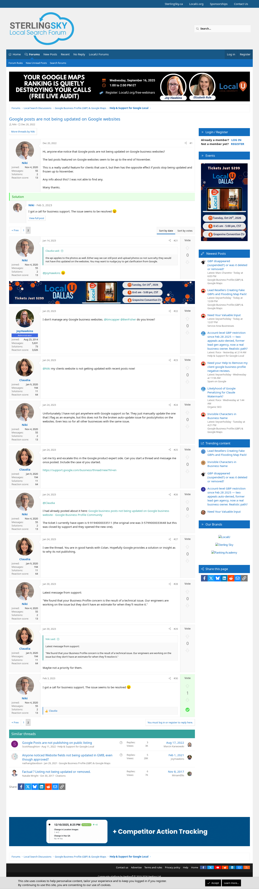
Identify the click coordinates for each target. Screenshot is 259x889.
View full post (36, 218)
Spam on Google (216, 381)
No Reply (79, 54)
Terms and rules (153, 867)
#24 (176, 405)
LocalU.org (196, 4)
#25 (176, 449)
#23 (176, 360)
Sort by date (166, 230)
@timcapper (112, 319)
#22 (176, 311)
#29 (176, 629)
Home (17, 54)
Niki (14, 124)
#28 (176, 584)
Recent (65, 54)
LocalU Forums (99, 54)
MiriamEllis (178, 775)
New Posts (50, 54)
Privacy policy (172, 867)
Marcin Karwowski (174, 746)
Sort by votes (184, 230)
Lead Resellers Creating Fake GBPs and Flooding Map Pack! (227, 292)
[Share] (185, 143)
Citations (61, 775)
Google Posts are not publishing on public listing (57, 743)
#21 (176, 240)
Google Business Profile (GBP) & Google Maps (84, 763)
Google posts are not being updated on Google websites (64, 119)
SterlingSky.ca (174, 4)
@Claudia (49, 503)
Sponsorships (219, 4)
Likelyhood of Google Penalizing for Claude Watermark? (221, 392)
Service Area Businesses (220, 325)
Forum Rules (16, 63)
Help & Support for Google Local (75, 746)
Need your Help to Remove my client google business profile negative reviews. (227, 367)
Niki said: (51, 639)
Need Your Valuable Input (224, 315)
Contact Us (241, 4)
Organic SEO (214, 407)
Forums (34, 54)
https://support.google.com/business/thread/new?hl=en (79, 470)
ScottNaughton (31, 746)
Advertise (136, 867)
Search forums (58, 63)
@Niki (46, 368)
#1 (191, 143)
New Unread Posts (36, 63)
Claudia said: (53, 250)
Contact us (122, 867)
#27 (176, 539)
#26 (176, 494)
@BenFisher (128, 319)
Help (185, 867)
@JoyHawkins (51, 273)
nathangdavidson (32, 763)
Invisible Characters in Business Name (221, 416)
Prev (16, 230)
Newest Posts (216, 253)
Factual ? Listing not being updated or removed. (56, 772)
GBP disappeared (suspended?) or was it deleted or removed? (227, 265)
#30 (176, 678)
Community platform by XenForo (129, 876)
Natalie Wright (30, 775)
